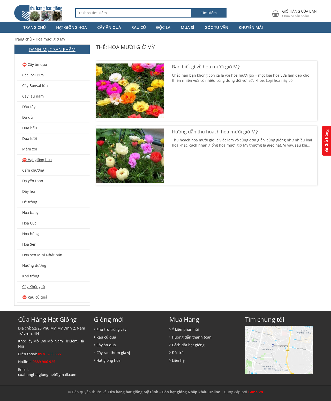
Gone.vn (255, 391)
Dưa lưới (29, 138)
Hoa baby (30, 212)
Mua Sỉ (187, 27)
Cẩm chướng (33, 170)
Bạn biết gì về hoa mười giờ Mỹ (206, 66)
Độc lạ (163, 27)
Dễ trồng (29, 201)
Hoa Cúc (29, 223)
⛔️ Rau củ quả (34, 297)
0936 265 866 (49, 353)
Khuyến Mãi (251, 27)
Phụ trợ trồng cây (111, 329)
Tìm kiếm (209, 12)
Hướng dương (34, 265)
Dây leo (28, 191)
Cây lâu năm (33, 96)
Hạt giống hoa (71, 27)
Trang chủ (34, 27)
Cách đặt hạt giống (188, 344)
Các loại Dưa (33, 75)
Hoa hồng (30, 233)
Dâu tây (28, 106)
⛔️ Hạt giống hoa (37, 159)
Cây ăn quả (109, 27)
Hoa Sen (29, 244)
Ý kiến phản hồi (185, 329)
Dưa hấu (29, 127)
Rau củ (138, 27)
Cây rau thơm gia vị (113, 352)
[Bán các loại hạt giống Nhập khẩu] (38, 12)
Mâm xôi (29, 149)
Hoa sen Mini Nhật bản (42, 254)
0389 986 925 (44, 361)
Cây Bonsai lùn (35, 85)
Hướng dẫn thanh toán (192, 337)
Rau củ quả (106, 337)
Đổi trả (178, 352)
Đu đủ (27, 117)
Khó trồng (30, 276)
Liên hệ (178, 360)
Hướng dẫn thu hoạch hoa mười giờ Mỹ (215, 132)
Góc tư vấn (216, 27)
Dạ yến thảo (32, 180)
